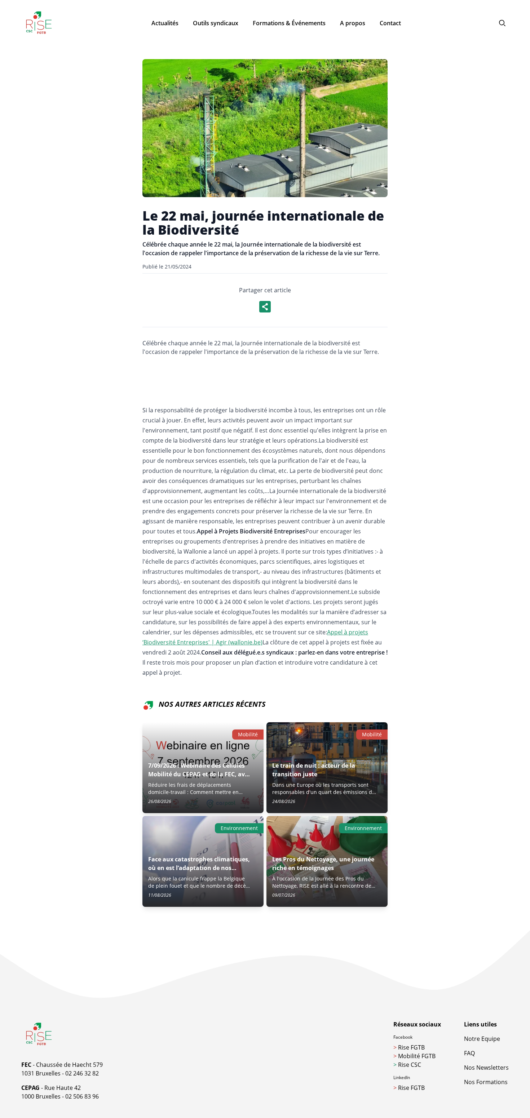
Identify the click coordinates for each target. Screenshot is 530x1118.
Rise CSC (407, 1065)
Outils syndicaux (215, 23)
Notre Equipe (482, 1039)
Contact (390, 23)
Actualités (164, 23)
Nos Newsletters (486, 1068)
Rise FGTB (409, 1047)
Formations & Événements (289, 23)
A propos (352, 23)
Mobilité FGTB (414, 1056)
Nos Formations (486, 1082)
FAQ (469, 1053)
